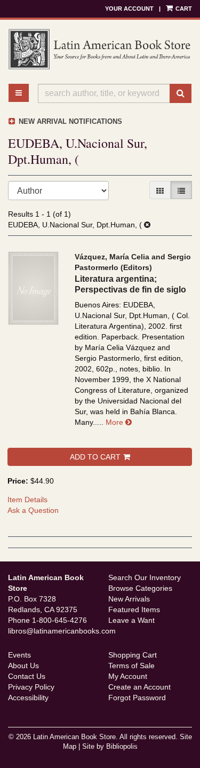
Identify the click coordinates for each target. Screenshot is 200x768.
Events (19, 655)
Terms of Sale (131, 665)
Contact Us (26, 676)
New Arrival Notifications (69, 121)
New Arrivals (129, 599)
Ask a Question (33, 510)
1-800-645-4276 (59, 620)
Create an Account (139, 687)
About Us (23, 665)
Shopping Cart (132, 655)
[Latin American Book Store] (100, 49)
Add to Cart (95, 457)
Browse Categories (140, 588)
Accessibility (28, 697)
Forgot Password (137, 697)
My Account (127, 676)
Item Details (27, 499)
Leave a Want (131, 620)
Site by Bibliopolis (110, 746)
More (119, 422)
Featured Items (134, 609)
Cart (183, 8)
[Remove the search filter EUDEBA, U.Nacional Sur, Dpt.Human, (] (147, 224)
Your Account (129, 8)
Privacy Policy (31, 687)
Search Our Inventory (144, 577)
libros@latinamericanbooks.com (62, 631)
